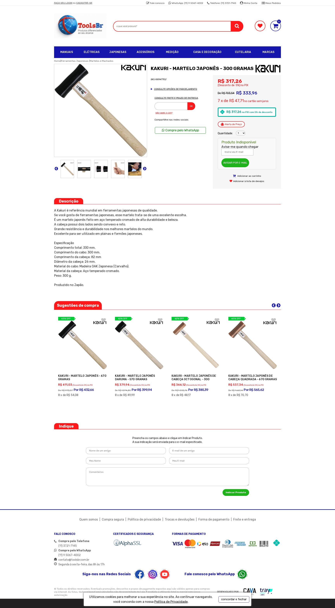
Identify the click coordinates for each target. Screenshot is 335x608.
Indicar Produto (236, 492)
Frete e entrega (244, 519)
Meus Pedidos (273, 3)
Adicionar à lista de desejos (248, 181)
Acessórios (146, 52)
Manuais (66, 52)
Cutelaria (243, 52)
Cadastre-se (84, 3)
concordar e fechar (234, 599)
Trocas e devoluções (179, 519)
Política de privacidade (144, 519)
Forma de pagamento (213, 519)
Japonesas (117, 52)
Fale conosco (157, 3)
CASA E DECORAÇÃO (207, 52)
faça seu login (63, 3)
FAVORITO (103, 320)
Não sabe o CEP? (163, 113)
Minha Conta (250, 3)
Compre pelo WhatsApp (182, 130)
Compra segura (113, 519)
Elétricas (91, 52)
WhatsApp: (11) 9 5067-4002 (187, 3)
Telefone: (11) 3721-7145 (223, 3)
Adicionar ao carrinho (249, 176)
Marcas (268, 52)
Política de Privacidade (171, 602)
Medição (172, 52)
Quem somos (88, 519)
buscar (237, 26)
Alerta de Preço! (231, 124)
